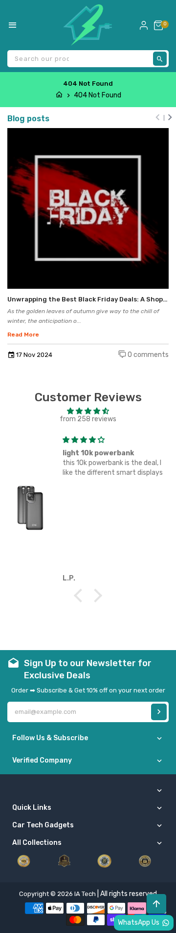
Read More (23, 334)
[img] (88, 411)
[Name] (159, 712)
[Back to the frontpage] (59, 95)
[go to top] (156, 904)
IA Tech (85, 893)
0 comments (147, 355)
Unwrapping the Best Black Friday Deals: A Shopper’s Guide (88, 299)
